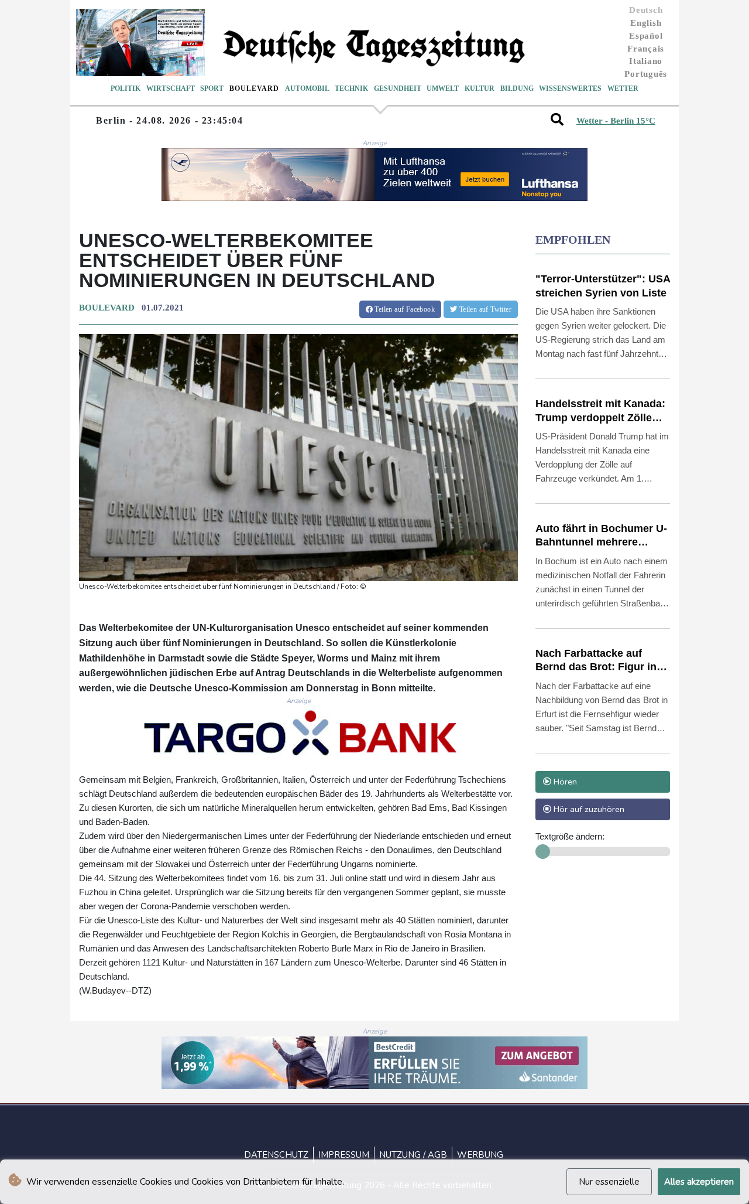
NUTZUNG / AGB (413, 1155)
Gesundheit (397, 88)
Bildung (517, 88)
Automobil (307, 88)
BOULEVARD (107, 307)
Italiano (645, 61)
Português (645, 74)
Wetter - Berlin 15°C (615, 120)
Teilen (404, 309)
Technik (351, 88)
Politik (125, 88)
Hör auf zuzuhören (587, 809)
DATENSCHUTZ (276, 1155)
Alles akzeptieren (699, 1182)
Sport (212, 88)
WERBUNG (480, 1155)
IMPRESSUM (343, 1155)
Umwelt (443, 88)
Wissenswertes (570, 88)
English (645, 23)
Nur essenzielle (609, 1182)
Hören (564, 781)
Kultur (479, 88)
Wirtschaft (170, 88)
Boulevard (254, 88)
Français (645, 48)
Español (645, 35)
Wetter (622, 88)
